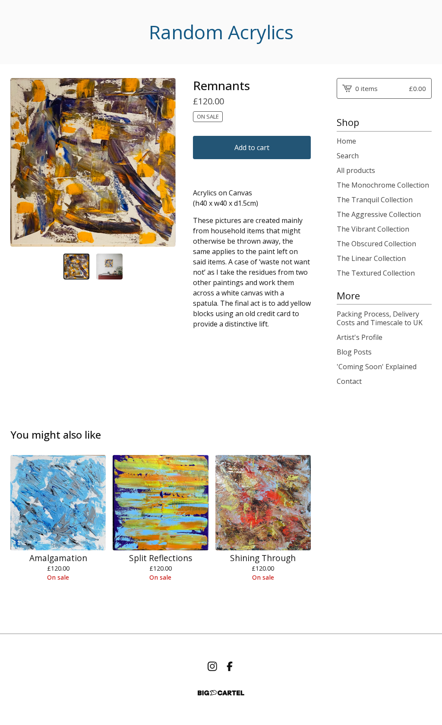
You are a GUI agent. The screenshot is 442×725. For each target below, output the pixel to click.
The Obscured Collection (376, 243)
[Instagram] (212, 666)
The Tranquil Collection (375, 199)
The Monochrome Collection (383, 185)
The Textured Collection (376, 273)
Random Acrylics (221, 32)
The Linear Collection (371, 258)
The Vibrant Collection (373, 229)
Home (346, 141)
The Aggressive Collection (379, 214)
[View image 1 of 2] (76, 267)
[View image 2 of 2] (109, 267)
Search (348, 155)
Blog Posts (354, 352)
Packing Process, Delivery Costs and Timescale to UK (380, 318)
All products (356, 170)
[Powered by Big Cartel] (221, 693)
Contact (349, 381)
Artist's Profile (359, 337)
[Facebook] (229, 666)
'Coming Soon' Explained (377, 366)
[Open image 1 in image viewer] (93, 162)
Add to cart (251, 147)
